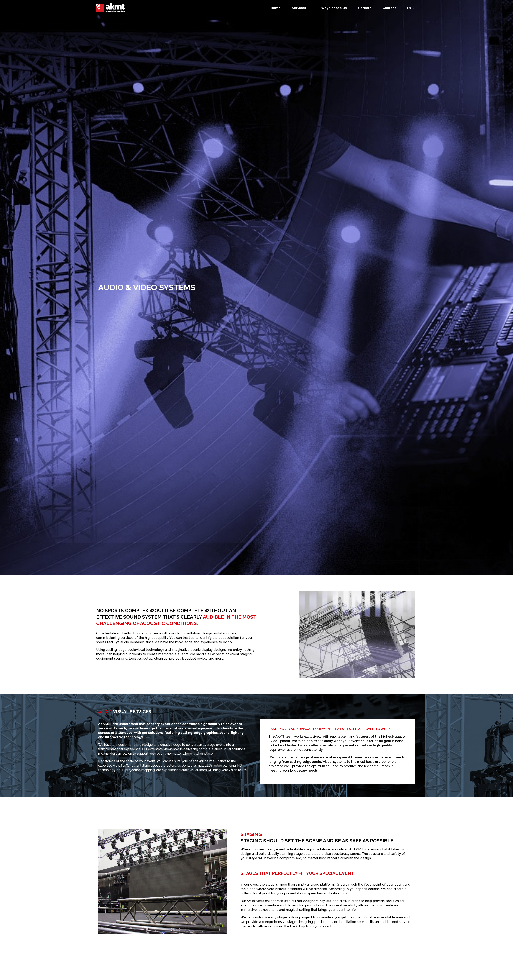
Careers (364, 8)
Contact (389, 8)
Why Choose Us (334, 8)
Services (299, 8)
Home (276, 8)
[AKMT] (110, 7)
